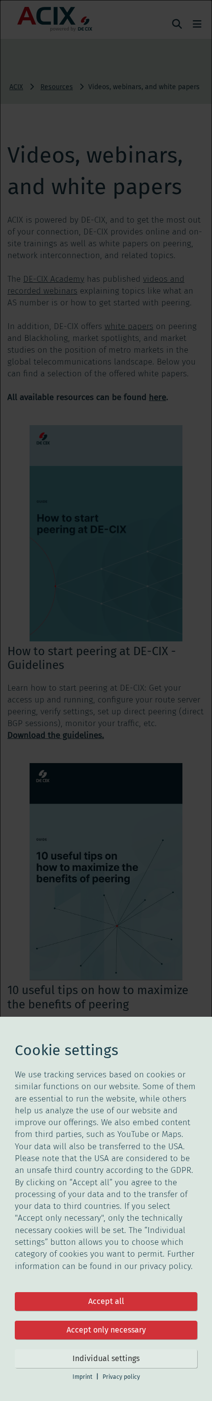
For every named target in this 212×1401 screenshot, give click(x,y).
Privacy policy (121, 1376)
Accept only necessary (106, 1329)
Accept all (106, 1301)
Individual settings (106, 1358)
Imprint (82, 1376)
